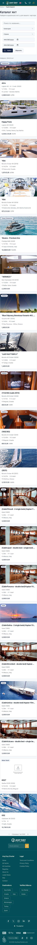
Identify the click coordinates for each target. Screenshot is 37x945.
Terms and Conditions (27, 860)
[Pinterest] (29, 921)
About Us (5, 872)
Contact (4, 881)
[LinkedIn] (24, 921)
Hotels (23, 894)
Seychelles (7, 890)
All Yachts (5, 863)
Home (2, 7)
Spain (6, 910)
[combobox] (18, 29)
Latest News (6, 875)
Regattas (5, 869)
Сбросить (18, 50)
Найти (9, 50)
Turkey (6, 906)
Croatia (6, 894)
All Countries (6, 866)
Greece (6, 898)
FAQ (3, 878)
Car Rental (24, 890)
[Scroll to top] (4, 941)
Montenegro (8, 902)
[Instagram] (19, 921)
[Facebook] (8, 921)
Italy (14, 894)
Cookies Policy (24, 866)
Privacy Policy (24, 863)
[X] (13, 921)
